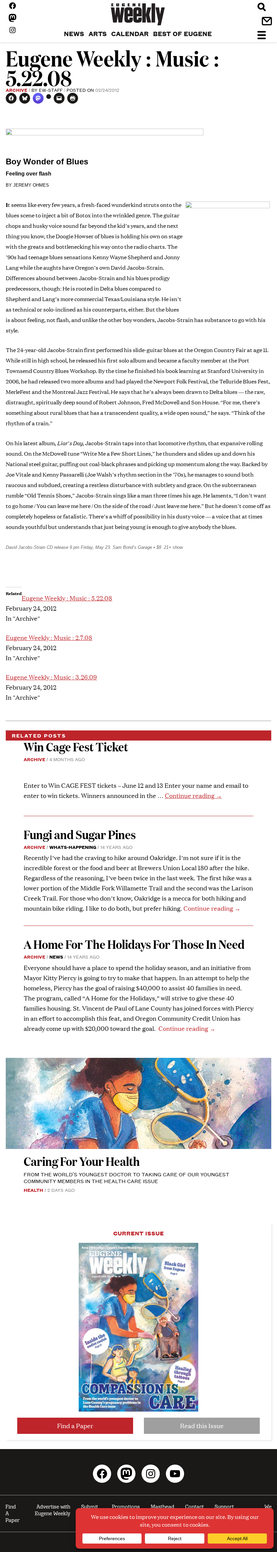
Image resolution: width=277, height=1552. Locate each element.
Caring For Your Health (82, 1161)
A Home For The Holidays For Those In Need (134, 944)
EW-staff (50, 89)
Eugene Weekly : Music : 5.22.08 (67, 598)
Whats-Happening (72, 847)
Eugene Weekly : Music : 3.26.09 (51, 677)
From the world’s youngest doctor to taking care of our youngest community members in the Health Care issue (126, 1177)
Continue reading (193, 795)
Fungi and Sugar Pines (80, 834)
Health (33, 1189)
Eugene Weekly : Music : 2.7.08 (49, 637)
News (56, 956)
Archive (16, 89)
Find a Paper (75, 1425)
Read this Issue (202, 1425)
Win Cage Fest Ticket (76, 746)
